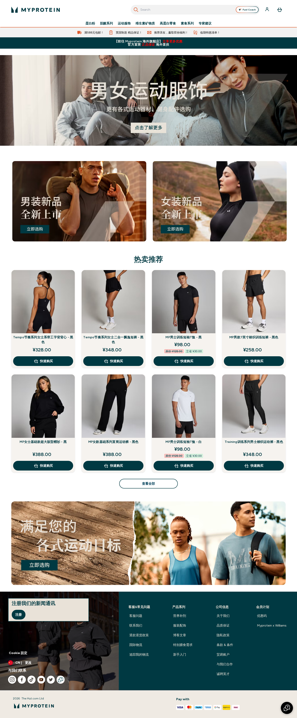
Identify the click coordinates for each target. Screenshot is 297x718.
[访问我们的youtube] (41, 680)
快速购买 (46, 361)
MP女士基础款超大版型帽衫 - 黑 (43, 441)
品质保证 (223, 625)
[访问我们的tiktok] (31, 680)
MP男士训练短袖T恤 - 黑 (183, 337)
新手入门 (179, 654)
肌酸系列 (106, 23)
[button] (287, 708)
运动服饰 (124, 23)
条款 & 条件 (225, 645)
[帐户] (267, 10)
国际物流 (135, 645)
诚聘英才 (223, 674)
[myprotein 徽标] (35, 9)
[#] (148, 100)
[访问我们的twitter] (51, 680)
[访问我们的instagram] (12, 680)
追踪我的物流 (139, 654)
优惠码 (262, 615)
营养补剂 (179, 615)
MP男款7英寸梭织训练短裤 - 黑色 (253, 337)
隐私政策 (223, 635)
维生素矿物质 (145, 23)
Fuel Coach (249, 9)
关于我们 (223, 615)
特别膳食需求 (183, 645)
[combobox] (195, 10)
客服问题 (135, 615)
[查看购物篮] (280, 9)
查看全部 (148, 483)
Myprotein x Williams (271, 625)
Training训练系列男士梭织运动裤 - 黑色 (254, 441)
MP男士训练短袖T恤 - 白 (183, 441)
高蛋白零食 (168, 23)
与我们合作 (225, 664)
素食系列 (187, 23)
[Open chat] (61, 680)
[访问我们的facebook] (22, 680)
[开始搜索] (136, 10)
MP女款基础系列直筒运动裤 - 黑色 (113, 441)
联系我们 (135, 625)
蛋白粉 (90, 23)
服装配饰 (179, 625)
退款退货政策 (139, 635)
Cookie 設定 (18, 653)
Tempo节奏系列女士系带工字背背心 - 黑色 (43, 339)
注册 (18, 614)
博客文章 (179, 635)
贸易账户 (223, 654)
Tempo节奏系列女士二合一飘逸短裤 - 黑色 (113, 339)
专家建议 (205, 23)
